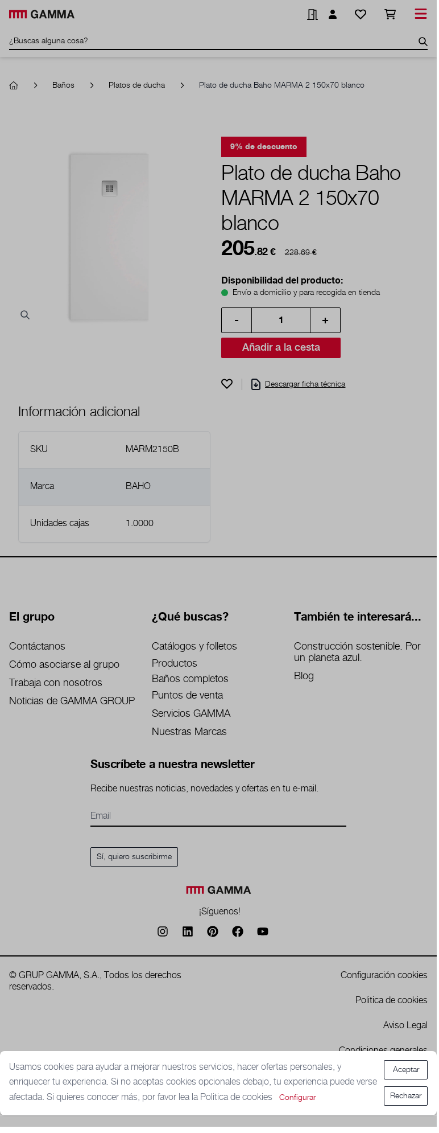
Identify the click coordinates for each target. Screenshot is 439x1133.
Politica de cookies (237, 1097)
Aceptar (406, 1070)
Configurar (297, 1098)
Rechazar (405, 1096)
